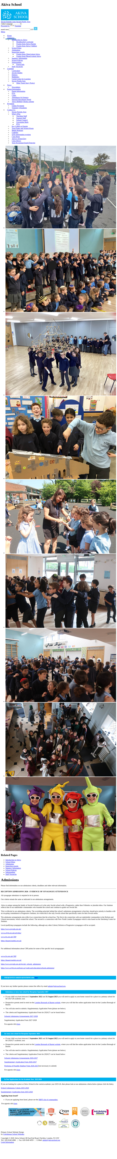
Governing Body (22, 122)
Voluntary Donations (19, 108)
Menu (3, 32)
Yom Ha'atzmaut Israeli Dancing (23, 143)
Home (9, 36)
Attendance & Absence (20, 97)
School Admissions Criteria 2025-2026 (15, 1088)
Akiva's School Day (19, 139)
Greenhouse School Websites (13, 1134)
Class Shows (16, 141)
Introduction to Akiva (19, 40)
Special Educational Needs (21, 100)
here (36, 977)
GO (32, 29)
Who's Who (16, 114)
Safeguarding (16, 62)
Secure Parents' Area (8, 22)
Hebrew (15, 75)
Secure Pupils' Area (23, 22)
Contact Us (11, 110)
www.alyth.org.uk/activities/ (11, 933)
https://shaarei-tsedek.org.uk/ (11, 941)
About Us (10, 38)
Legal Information (7, 1142)
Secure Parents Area (19, 112)
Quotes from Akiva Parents (26, 44)
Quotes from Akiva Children (26, 46)
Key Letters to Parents (20, 126)
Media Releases (17, 130)
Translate (18, 26)
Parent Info (20, 64)
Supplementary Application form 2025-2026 (17, 1092)
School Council (22, 120)
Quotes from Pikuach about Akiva (28, 56)
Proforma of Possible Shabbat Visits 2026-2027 (21, 1066)
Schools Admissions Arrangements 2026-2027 (21, 1058)
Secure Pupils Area (18, 81)
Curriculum (16, 71)
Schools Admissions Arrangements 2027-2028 (21, 1016)
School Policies (17, 60)
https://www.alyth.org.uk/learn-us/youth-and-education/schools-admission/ (27, 968)
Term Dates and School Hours (23, 128)
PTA (13, 93)
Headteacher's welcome (24, 42)
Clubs (14, 95)
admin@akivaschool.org (56, 986)
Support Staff (21, 118)
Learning (10, 69)
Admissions (16, 50)
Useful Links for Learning (21, 79)
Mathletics (15, 77)
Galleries (15, 132)
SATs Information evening (21, 135)
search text (5, 29)
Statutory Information (19, 58)
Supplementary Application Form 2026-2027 (20, 1062)
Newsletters (16, 87)
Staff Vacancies (17, 67)
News (9, 85)
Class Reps (16, 137)
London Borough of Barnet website (47, 1003)
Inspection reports (18, 52)
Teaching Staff (21, 116)
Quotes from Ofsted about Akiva (28, 54)
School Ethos (16, 48)
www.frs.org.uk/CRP (8, 937)
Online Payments (18, 106)
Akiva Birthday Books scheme (23, 102)
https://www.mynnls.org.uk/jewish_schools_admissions (21, 964)
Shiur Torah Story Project (25, 83)
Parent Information (14, 89)
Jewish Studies (17, 73)
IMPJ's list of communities (48, 1100)
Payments (10, 104)
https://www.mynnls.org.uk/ (11, 929)
